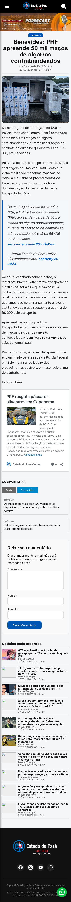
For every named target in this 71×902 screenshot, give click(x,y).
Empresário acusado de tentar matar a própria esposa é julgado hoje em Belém (43, 773)
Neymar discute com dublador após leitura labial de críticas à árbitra (40, 687)
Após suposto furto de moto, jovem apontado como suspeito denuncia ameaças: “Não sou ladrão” (40, 703)
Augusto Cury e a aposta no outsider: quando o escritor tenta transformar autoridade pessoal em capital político (42, 789)
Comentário (15, 569)
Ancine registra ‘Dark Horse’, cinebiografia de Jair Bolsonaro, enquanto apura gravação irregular (41, 721)
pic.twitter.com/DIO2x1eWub (31, 244)
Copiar (9, 490)
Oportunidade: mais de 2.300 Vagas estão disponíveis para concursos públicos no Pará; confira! (32, 507)
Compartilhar (27, 490)
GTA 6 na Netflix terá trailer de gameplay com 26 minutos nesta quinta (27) (43, 653)
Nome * (12, 595)
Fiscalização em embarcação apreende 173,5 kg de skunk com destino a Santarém (43, 807)
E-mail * (12, 609)
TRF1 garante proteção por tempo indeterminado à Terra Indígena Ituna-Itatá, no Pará (42, 671)
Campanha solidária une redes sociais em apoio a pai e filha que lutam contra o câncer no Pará (43, 756)
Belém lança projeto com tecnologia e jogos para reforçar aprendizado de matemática (42, 739)
